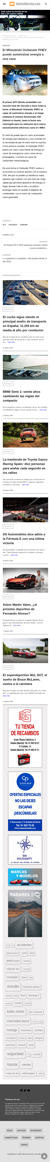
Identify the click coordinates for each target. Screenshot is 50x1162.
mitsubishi (13, 224)
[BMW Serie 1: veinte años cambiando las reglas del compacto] (25, 367)
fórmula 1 (34, 995)
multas (39, 1030)
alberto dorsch (12, 953)
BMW (32, 953)
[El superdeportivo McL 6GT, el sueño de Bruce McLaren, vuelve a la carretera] (25, 650)
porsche (10, 1045)
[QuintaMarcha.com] (25, 4)
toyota (12, 1064)
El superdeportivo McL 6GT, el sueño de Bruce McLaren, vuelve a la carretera (25, 679)
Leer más (11, 342)
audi (24, 953)
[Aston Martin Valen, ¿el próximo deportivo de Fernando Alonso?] (25, 580)
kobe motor (15, 1011)
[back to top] (44, 1156)
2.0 (12, 945)
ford (23, 995)
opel (30, 1038)
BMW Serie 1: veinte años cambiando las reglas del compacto (21, 396)
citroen (26, 961)
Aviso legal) (41, 1103)
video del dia (12, 1073)
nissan (21, 1038)
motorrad (26, 1030)
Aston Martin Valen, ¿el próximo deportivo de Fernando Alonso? (20, 609)
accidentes (24, 945)
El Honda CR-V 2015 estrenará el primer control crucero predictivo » (25, 246)
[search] (45, 3)
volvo (41, 1073)
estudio (13, 986)
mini (34, 1022)
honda (18, 1003)
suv (28, 1054)
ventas (26, 1064)
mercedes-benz (18, 1021)
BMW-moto (13, 960)
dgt (31, 977)
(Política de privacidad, (32, 1103)
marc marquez (35, 1012)
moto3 (40, 1021)
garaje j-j (8, 1003)
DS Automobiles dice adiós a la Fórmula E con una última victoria (24, 539)
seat (31, 1045)
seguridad (15, 1054)
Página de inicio (9, 35)
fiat (15, 996)
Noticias (22, 35)
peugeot (38, 1038)
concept (26, 969)
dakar (24, 977)
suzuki (37, 1054)
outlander (24, 224)
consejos (12, 977)
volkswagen (28, 1073)
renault (21, 1045)
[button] (25, 80)
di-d (4, 224)
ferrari (8, 996)
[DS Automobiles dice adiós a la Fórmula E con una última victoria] (25, 509)
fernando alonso (31, 987)
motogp (12, 1030)
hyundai (28, 1003)
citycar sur (13, 968)
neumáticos (11, 1038)
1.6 (7, 945)
